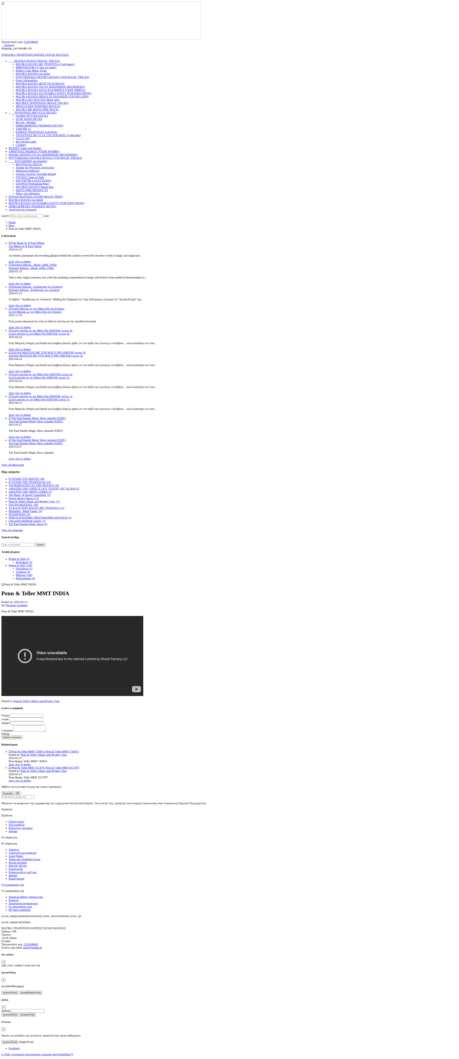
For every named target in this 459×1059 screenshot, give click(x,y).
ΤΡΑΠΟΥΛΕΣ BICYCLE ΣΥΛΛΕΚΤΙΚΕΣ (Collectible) (48, 135)
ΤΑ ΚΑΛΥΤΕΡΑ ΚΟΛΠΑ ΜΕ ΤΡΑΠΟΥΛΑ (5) (36, 507)
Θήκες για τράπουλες (28, 193)
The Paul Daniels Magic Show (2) (28, 524)
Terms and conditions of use (24, 859)
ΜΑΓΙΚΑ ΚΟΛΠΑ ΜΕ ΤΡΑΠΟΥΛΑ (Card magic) (45, 64)
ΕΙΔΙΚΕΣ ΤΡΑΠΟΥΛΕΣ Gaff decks (36, 132)
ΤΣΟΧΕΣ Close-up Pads (30, 177)
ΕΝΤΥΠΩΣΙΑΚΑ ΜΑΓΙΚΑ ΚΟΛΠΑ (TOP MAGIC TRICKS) (52, 77)
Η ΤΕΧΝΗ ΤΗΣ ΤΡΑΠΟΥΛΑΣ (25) (30, 482)
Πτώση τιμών (16, 821)
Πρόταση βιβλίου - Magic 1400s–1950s (31, 268)
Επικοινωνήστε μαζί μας (23, 872)
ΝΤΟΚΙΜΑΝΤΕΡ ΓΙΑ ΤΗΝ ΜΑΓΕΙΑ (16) (34, 485)
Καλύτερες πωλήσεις (21, 828)
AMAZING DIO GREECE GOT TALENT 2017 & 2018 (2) (44, 488)
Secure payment (18, 862)
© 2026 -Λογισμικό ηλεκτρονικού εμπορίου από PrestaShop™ (37, 1054)
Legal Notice (16, 856)
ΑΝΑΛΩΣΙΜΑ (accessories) (28, 161)
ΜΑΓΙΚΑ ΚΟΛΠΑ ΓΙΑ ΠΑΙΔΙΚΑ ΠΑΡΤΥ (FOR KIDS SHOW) (53, 93)
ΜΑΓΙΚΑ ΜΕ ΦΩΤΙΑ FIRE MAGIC (37, 109)
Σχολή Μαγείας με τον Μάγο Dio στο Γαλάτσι (35, 311)
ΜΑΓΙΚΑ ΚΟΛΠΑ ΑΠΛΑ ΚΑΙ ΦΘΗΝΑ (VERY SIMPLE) (50, 90)
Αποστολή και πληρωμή (22, 209)
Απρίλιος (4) (23, 571)
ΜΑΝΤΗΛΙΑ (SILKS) (29, 164)
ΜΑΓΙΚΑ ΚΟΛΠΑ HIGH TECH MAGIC (40, 83)
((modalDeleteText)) (31, 992)
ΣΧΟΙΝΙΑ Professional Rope (32, 183)
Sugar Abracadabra (26, 80)
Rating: (5, 733)
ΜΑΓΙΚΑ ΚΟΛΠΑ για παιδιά (33, 73)
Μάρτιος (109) (24, 575)
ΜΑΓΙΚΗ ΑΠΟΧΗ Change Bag (34, 186)
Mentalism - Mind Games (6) (25, 511)
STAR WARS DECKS (29, 119)
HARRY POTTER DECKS (32, 115)
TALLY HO (23, 138)
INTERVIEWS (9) (19, 514)
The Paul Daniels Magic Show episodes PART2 (36, 421)
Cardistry (21, 144)
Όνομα (5, 715)
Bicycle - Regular (26, 122)
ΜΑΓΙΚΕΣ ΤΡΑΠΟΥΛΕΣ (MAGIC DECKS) (42, 102)
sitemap (13, 831)
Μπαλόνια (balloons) (27, 170)
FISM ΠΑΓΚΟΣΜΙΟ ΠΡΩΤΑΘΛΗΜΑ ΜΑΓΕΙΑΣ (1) (40, 517)
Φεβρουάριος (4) (25, 578)
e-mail (4, 719)
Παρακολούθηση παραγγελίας (26, 897)
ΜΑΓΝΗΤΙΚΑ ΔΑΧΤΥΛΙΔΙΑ (33, 180)
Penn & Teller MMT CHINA (62, 751)
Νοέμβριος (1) (24, 568)
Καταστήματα (16, 878)
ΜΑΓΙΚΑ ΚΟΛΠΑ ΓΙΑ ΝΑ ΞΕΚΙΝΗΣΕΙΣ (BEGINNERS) (50, 86)
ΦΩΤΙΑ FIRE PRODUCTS (32, 190)
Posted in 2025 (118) (20, 565)
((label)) (5, 1010)
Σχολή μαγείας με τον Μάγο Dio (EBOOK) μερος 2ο (39, 377)
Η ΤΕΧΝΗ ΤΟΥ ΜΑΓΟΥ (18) (26, 478)
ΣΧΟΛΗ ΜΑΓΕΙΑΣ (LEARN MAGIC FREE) (36, 196)
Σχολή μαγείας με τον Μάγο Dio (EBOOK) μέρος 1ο (39, 399)
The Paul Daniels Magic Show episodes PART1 (36, 443)
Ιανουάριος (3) (24, 562)
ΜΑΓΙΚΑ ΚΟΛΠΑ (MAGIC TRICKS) (34, 60)
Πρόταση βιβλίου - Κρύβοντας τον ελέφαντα (34, 290)
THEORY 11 (23, 128)
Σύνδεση (14, 900)
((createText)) (27, 1014)
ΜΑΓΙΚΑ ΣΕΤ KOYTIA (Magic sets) (37, 99)
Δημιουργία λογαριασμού (23, 903)
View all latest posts (12, 464)
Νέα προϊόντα (16, 824)
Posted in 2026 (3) (19, 558)
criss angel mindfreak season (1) (27, 520)
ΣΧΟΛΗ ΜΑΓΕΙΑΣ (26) (23, 504)
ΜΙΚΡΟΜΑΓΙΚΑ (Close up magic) (36, 67)
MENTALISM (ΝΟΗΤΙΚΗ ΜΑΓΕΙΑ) (38, 106)
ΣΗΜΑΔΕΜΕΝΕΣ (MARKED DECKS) (39, 125)
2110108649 (31, 41)
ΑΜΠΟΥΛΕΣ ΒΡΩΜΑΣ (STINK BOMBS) (34, 151)
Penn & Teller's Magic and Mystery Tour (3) (34, 501)
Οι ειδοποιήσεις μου (20, 906)
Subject (6, 723)
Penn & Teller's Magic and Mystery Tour (36, 701)
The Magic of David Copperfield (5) (30, 495)
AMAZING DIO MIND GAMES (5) (30, 491)
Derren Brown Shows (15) (24, 498)
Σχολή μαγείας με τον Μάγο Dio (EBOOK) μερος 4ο (39, 333)
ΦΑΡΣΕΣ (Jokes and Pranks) (25, 148)
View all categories (12, 530)
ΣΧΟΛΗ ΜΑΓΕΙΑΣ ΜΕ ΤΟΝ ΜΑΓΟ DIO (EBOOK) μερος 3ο (46, 355)
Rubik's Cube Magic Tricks (31, 70)
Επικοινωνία (16, 869)
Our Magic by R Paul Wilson (25, 246)
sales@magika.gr (32, 947)
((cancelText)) (10, 992)
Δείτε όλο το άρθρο (20, 261)
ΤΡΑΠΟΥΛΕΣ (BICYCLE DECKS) (32, 112)
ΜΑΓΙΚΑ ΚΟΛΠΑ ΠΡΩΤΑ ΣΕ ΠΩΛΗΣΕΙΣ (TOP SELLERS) (52, 96)
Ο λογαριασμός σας (12, 884)
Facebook (14, 1048)
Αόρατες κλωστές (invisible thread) (36, 174)
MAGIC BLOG (18, 865)
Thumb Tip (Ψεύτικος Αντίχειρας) (35, 167)
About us (14, 849)
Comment (7, 730)
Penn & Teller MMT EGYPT (62, 767)
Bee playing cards (26, 141)
